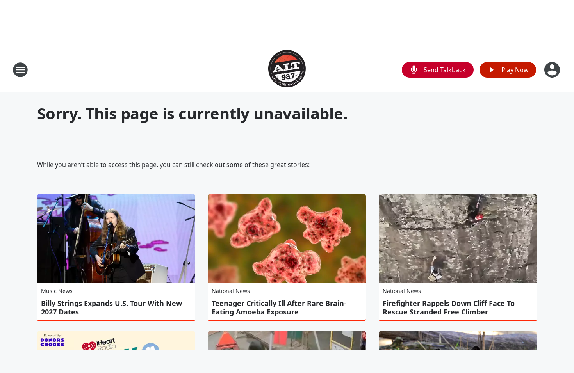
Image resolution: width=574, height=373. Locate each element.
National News (231, 291)
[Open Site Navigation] (20, 70)
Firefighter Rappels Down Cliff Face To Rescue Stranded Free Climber (449, 307)
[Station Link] (287, 69)
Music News (57, 291)
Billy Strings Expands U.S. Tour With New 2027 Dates (111, 307)
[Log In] (553, 70)
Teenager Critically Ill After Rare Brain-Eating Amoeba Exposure (279, 307)
